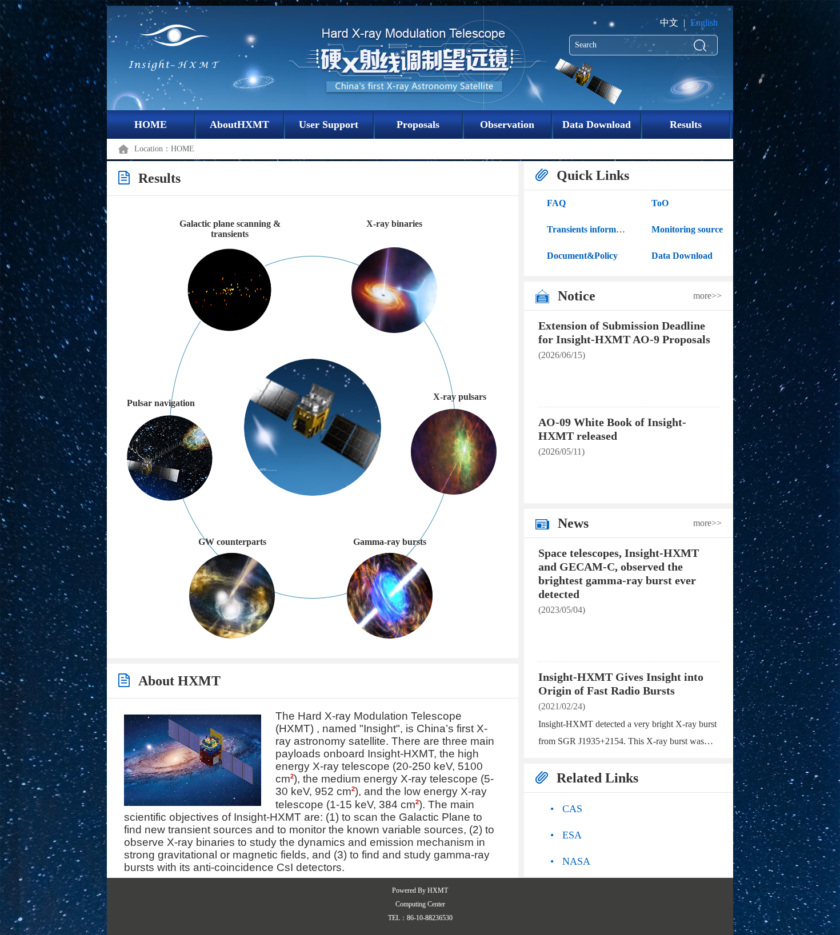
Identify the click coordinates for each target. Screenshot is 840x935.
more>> (707, 295)
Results (686, 124)
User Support (328, 124)
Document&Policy (582, 255)
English (704, 22)
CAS (566, 808)
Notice (576, 295)
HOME (150, 124)
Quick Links (593, 175)
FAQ (556, 203)
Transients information (591, 229)
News (573, 523)
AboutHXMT (239, 124)
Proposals (418, 124)
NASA (570, 861)
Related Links (597, 778)
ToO (660, 203)
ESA (566, 835)
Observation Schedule (507, 129)
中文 (669, 22)
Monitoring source (687, 229)
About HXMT (179, 680)
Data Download (596, 124)
